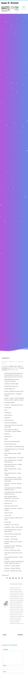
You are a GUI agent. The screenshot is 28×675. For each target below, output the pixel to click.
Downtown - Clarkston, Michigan (12, 568)
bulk (15, 366)
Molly (5, 410)
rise (9, 368)
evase (4, 634)
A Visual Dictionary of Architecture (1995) (14, 446)
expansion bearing (8, 420)
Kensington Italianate (9, 402)
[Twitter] (10, 578)
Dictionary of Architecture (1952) (12, 441)
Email (4, 671)
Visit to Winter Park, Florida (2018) (12, 534)
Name (4, 665)
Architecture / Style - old (10, 500)
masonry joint (7, 515)
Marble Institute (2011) (9, 388)
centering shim (8, 436)
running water (7, 407)
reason (19, 366)
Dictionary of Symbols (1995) (11, 383)
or (13, 366)
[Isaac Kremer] (10, 13)
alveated (21, 634)
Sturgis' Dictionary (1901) (10, 444)
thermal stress (7, 522)
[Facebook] (7, 578)
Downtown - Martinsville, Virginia (12, 550)
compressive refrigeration (10, 422)
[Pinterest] (13, 578)
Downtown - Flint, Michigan (11, 539)
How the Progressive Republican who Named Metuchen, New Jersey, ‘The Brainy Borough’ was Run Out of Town (13, 375)
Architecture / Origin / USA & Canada (13, 527)
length (11, 366)
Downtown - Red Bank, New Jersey (13, 570)
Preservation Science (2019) (11, 506)
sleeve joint (7, 417)
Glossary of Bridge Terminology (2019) (13, 391)
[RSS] (19, 578)
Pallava (6, 439)
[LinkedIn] (16, 578)
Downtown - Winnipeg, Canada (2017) (13, 405)
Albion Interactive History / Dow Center (13, 457)
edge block (7, 433)
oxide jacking (7, 412)
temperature (5, 368)
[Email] (22, 578)
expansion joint (8, 503)
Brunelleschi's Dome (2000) (11, 386)
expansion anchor (8, 512)
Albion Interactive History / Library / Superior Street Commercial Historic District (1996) (13, 479)
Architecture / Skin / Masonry (11, 524)
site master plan (8, 415)
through (22, 368)
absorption (4, 369)
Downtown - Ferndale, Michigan (12, 565)
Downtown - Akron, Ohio (10, 536)
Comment (5, 649)
